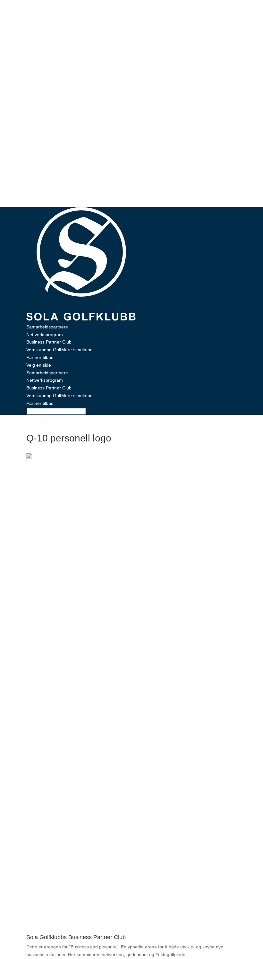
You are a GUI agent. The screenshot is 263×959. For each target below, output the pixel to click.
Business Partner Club (49, 341)
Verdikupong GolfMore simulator (59, 349)
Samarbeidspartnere (47, 326)
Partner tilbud (40, 357)
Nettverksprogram (44, 334)
